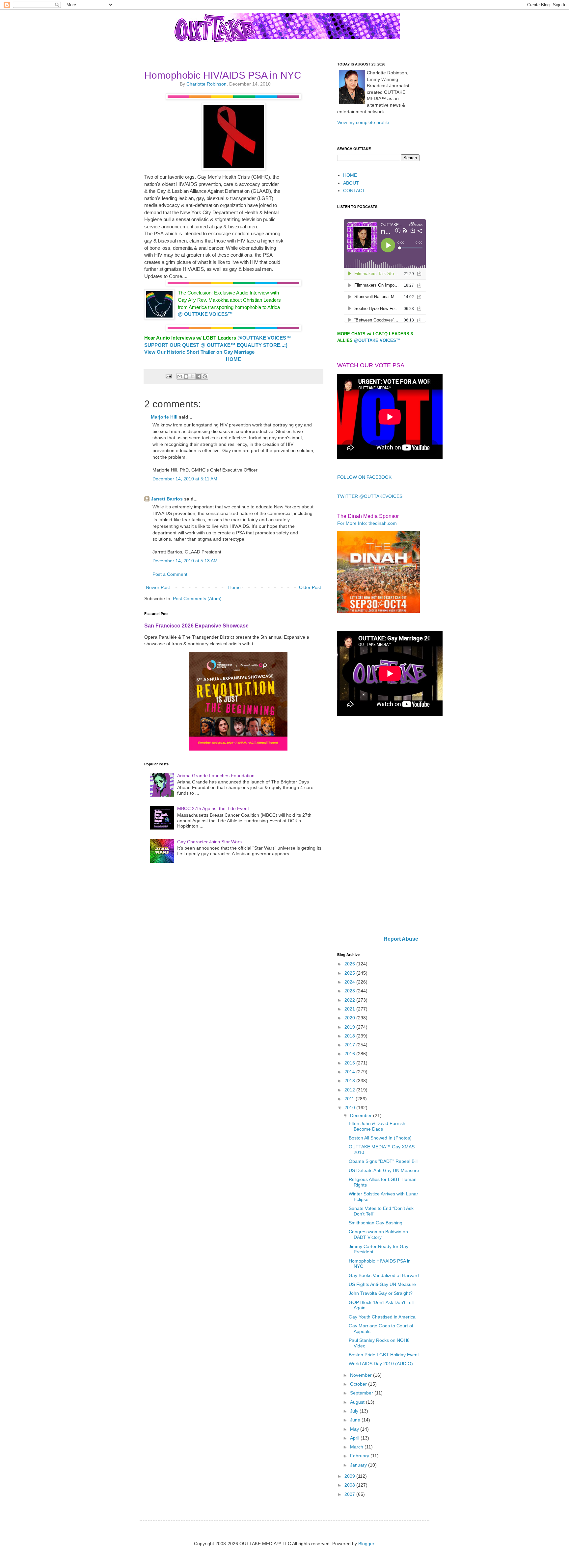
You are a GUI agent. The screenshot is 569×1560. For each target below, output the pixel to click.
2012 (350, 1089)
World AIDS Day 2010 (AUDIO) (381, 1363)
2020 (350, 1017)
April (355, 1438)
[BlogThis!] (186, 376)
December (361, 1115)
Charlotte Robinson (206, 84)
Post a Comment (169, 574)
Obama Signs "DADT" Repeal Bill (383, 1161)
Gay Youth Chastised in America (382, 1316)
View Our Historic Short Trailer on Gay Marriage (199, 352)
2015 (350, 1062)
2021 (350, 1008)
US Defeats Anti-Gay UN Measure (384, 1170)
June (356, 1419)
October (359, 1384)
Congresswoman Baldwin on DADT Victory (378, 1234)
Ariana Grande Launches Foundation (216, 775)
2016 (350, 1053)
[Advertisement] (378, 826)
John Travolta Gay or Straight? (381, 1293)
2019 (350, 1027)
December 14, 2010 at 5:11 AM (184, 478)
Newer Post (158, 587)
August (358, 1402)
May (355, 1429)
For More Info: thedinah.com (367, 523)
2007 (350, 1494)
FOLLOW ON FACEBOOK (364, 477)
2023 (350, 990)
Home (234, 587)
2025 (350, 973)
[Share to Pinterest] (205, 376)
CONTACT (354, 190)
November (361, 1375)
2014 (350, 1071)
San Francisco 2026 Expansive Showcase (196, 625)
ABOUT (351, 183)
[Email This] (179, 376)
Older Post (310, 587)
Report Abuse (401, 939)
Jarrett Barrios (167, 498)
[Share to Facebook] (198, 376)
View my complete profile (363, 122)
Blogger (366, 1543)
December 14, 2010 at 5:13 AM (185, 560)
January (359, 1465)
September (362, 1392)
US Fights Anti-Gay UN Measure (382, 1284)
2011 (350, 1098)
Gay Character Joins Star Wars (209, 841)
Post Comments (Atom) (197, 598)
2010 (350, 1107)
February (360, 1455)
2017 (350, 1044)
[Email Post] (168, 376)
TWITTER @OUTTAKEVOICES (369, 496)
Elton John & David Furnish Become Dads (377, 1126)
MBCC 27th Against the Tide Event (213, 808)
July (355, 1411)
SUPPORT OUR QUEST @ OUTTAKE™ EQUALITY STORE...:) (215, 345)
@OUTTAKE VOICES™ (377, 340)
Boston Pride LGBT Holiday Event (384, 1354)
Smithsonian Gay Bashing (375, 1222)
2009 (350, 1476)
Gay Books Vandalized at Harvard (384, 1275)
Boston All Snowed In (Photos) (380, 1137)
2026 (350, 963)
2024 (350, 982)
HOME (350, 175)
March (357, 1446)
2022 (350, 1000)
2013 (350, 1080)
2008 (350, 1485)
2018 (350, 1035)
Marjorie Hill (164, 417)
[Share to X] (192, 376)
